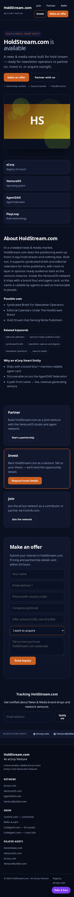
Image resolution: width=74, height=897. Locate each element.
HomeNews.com (13, 848)
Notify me (62, 717)
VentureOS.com (13, 791)
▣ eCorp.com (40, 733)
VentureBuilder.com (15, 801)
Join (38, 5)
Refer (64, 5)
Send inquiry (22, 660)
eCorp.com (10, 785)
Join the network (22, 519)
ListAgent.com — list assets (19, 827)
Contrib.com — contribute (19, 816)
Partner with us (45, 77)
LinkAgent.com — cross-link (20, 832)
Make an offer (58, 13)
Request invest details (25, 480)
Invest (40, 13)
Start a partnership (23, 437)
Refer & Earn (61, 890)
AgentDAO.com (12, 796)
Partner (50, 5)
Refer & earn (11, 822)
